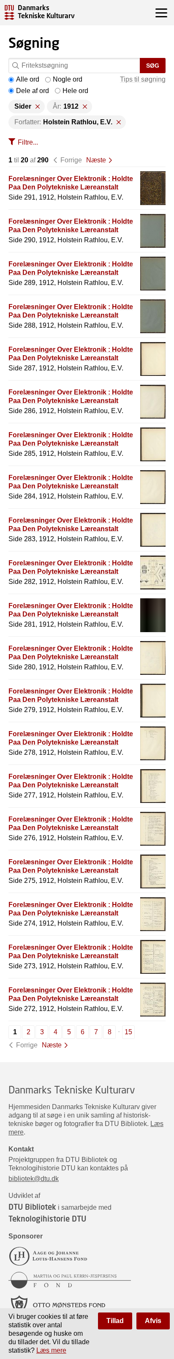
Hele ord (75, 90)
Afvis (153, 1320)
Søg (152, 65)
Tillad (115, 1320)
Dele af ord (32, 90)
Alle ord (27, 79)
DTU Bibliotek (32, 1206)
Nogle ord (67, 79)
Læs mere (51, 1350)
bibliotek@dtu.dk (33, 1178)
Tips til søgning (143, 79)
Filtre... (28, 142)
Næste (96, 160)
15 (128, 1032)
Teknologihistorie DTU (47, 1218)
